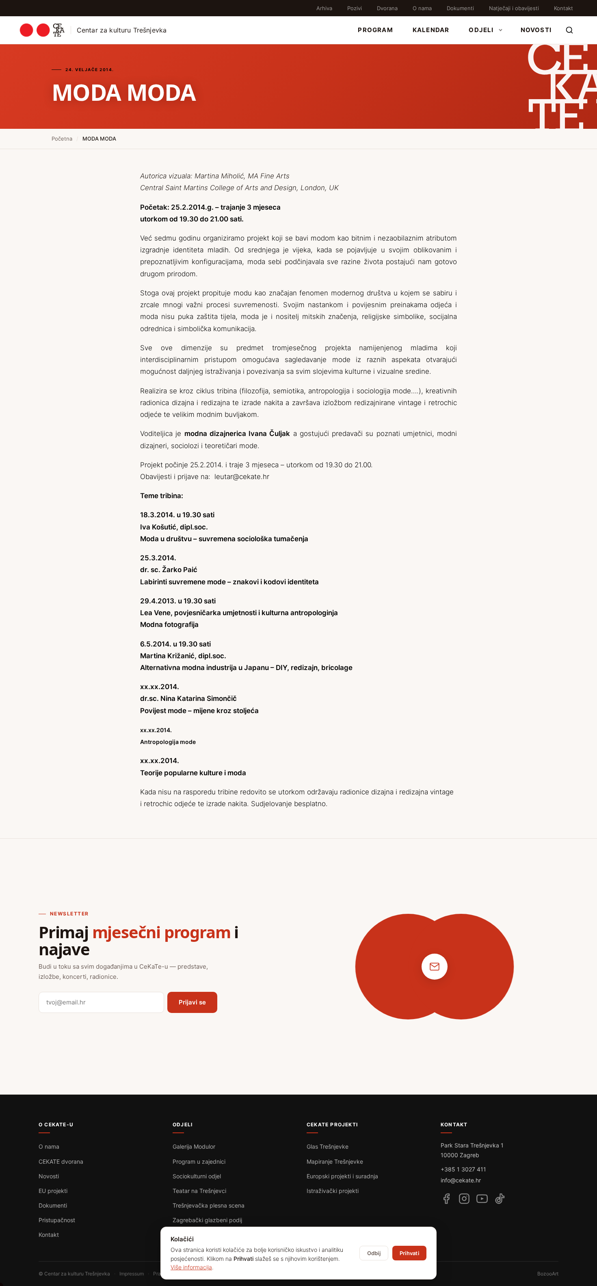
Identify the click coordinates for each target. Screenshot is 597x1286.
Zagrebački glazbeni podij (207, 1220)
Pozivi (354, 8)
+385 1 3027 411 (463, 1169)
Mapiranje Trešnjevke (335, 1161)
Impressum (131, 1274)
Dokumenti (460, 8)
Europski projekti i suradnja (342, 1176)
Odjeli (481, 30)
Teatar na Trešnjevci (199, 1190)
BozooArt (547, 1274)
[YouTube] (482, 1198)
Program (375, 30)
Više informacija (191, 1267)
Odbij (374, 1253)
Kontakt (563, 8)
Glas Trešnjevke (327, 1146)
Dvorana (387, 8)
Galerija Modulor (194, 1146)
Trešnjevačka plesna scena (208, 1205)
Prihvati (409, 1253)
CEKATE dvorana (61, 1161)
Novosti (536, 30)
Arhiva (324, 8)
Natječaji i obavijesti (514, 8)
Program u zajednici (199, 1161)
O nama (422, 8)
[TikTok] (500, 1198)
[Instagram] (464, 1198)
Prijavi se (192, 1002)
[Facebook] (446, 1198)
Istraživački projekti (333, 1190)
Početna (62, 138)
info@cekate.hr (461, 1180)
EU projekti (53, 1190)
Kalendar (431, 30)
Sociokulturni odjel (197, 1176)
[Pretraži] (569, 30)
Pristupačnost (57, 1220)
